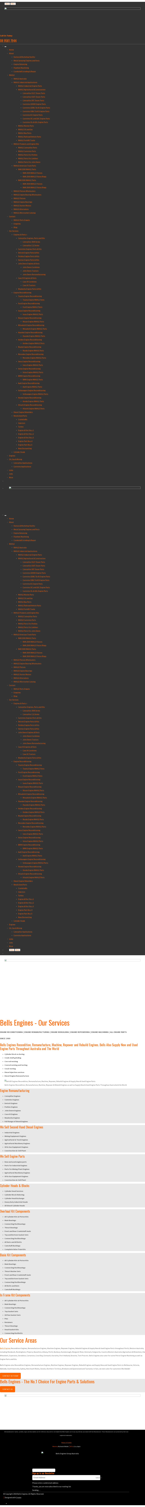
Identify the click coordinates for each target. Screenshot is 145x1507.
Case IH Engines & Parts (27, 278)
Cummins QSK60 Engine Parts (34, 104)
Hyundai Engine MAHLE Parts (34, 336)
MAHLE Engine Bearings (23, 202)
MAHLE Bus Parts (24, 133)
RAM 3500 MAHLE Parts (27, 180)
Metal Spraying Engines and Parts (27, 60)
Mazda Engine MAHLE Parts (33, 350)
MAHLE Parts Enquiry (22, 220)
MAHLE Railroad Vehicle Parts (29, 136)
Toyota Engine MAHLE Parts (33, 300)
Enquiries (17, 223)
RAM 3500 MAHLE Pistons (32, 184)
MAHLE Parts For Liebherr (28, 158)
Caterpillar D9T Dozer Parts (33, 100)
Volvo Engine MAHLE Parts (33, 372)
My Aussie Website (63, 1446)
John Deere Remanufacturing (34, 274)
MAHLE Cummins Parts (27, 151)
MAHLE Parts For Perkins (27, 155)
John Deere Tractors (31, 271)
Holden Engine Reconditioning (30, 339)
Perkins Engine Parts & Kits (28, 256)
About (11, 53)
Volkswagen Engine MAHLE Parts (35, 394)
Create (18, 1497)
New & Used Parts (20, 416)
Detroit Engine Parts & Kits (28, 252)
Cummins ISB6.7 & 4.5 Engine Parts (36, 111)
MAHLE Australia (20, 78)
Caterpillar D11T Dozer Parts (34, 93)
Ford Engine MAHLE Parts (32, 307)
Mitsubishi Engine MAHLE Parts (35, 329)
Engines (12, 455)
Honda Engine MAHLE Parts (33, 401)
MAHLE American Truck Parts (25, 165)
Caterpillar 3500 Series (31, 242)
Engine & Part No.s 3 (26, 437)
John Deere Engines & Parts (29, 263)
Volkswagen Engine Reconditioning (32, 390)
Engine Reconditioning (22, 292)
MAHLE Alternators (21, 209)
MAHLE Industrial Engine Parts (30, 86)
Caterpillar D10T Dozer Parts (34, 97)
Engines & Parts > (20, 234)
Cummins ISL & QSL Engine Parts (35, 122)
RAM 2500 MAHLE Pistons (32, 173)
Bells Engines (5, 1348)
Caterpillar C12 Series (31, 245)
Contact (12, 216)
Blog (15, 227)
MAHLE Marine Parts (26, 126)
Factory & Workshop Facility (24, 57)
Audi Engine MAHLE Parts (32, 387)
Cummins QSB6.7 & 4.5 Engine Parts (36, 107)
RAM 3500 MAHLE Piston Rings (34, 187)
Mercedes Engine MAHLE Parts (34, 358)
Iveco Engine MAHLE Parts (33, 365)
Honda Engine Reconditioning (29, 397)
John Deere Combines (31, 267)
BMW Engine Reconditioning (29, 376)
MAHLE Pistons (19, 198)
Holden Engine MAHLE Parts (34, 343)
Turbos (21, 426)
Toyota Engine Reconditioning (30, 296)
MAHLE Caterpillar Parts (27, 147)
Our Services (13, 231)
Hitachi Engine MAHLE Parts (34, 408)
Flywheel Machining (21, 68)
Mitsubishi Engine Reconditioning (31, 325)
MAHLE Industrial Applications (25, 82)
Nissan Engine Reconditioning (29, 318)
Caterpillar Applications (23, 463)
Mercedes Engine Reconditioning (31, 354)
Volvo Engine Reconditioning (29, 368)
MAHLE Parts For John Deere (29, 162)
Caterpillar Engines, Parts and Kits (31, 238)
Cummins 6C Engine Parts (33, 115)
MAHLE (12, 75)
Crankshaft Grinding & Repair (25, 71)
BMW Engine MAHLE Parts (33, 379)
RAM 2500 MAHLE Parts (27, 169)
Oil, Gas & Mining (15, 459)
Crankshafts (22, 419)
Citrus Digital (77, 1446)
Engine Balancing (20, 64)
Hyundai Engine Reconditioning (30, 332)
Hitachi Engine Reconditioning (30, 405)
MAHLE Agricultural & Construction (31, 89)
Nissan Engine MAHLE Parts (33, 321)
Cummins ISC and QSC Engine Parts (36, 118)
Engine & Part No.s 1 (26, 430)
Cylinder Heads (19, 452)
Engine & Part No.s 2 (26, 434)
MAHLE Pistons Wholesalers (24, 191)
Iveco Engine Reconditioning (29, 361)
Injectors (21, 423)
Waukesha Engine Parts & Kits (29, 289)
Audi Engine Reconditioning (29, 383)
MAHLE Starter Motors (22, 205)
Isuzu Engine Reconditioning (29, 310)
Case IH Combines (30, 281)
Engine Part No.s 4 (25, 441)
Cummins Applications (22, 466)
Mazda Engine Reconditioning (29, 347)
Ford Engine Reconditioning (29, 303)
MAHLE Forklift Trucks (26, 140)
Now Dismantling (25, 448)
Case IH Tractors (29, 285)
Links (11, 470)
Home (11, 49)
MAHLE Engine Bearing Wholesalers (27, 194)
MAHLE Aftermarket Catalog (25, 213)
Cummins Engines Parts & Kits (30, 249)
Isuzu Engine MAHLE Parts (33, 314)
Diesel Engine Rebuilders (23, 412)
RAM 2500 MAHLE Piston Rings (34, 176)
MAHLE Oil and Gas (25, 129)
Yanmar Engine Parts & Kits (28, 260)
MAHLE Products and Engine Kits (26, 144)
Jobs (11, 474)
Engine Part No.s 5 (25, 445)
